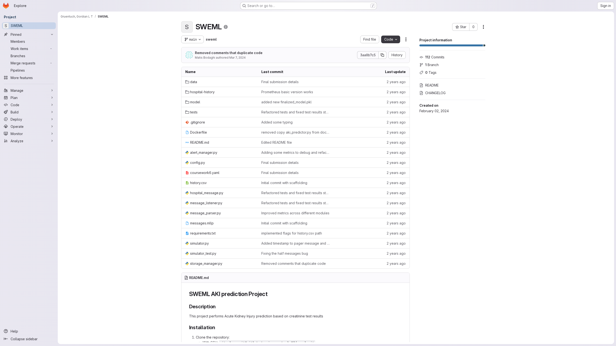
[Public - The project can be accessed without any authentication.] (226, 27)
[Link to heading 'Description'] (218, 306)
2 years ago (396, 82)
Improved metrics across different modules (295, 213)
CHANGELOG (435, 93)
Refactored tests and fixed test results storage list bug (295, 112)
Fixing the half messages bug (284, 253)
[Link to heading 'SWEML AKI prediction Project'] (271, 293)
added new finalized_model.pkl (286, 102)
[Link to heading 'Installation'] (218, 327)
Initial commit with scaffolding (284, 183)
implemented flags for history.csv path (291, 233)
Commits (434, 57)
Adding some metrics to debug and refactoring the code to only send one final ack (295, 152)
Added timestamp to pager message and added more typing (295, 243)
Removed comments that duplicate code (229, 53)
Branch (432, 65)
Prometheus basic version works (287, 92)
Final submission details (280, 82)
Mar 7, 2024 (237, 57)
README (432, 85)
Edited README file (276, 142)
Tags (430, 72)
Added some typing (277, 122)
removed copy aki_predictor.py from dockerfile (295, 132)
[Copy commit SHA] (382, 55)
